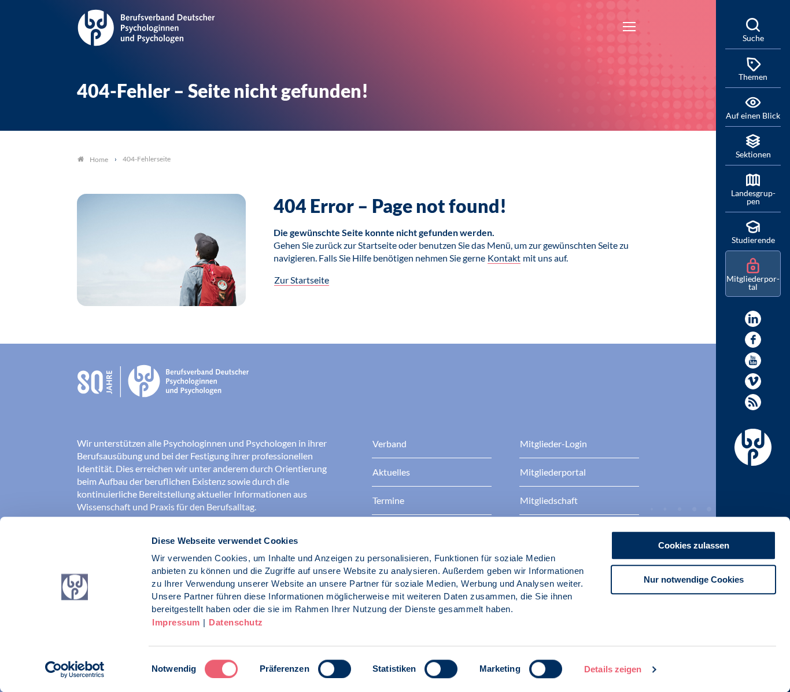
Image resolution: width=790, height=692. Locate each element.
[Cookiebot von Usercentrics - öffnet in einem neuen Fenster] (74, 669)
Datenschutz (236, 622)
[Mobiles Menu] (629, 28)
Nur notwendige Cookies (694, 579)
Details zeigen (612, 669)
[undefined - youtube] (753, 360)
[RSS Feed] (753, 402)
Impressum (176, 622)
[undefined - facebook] (753, 340)
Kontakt (504, 257)
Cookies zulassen (693, 545)
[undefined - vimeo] (753, 381)
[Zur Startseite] (146, 26)
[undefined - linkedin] (753, 319)
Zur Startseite (301, 279)
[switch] (334, 669)
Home (99, 159)
